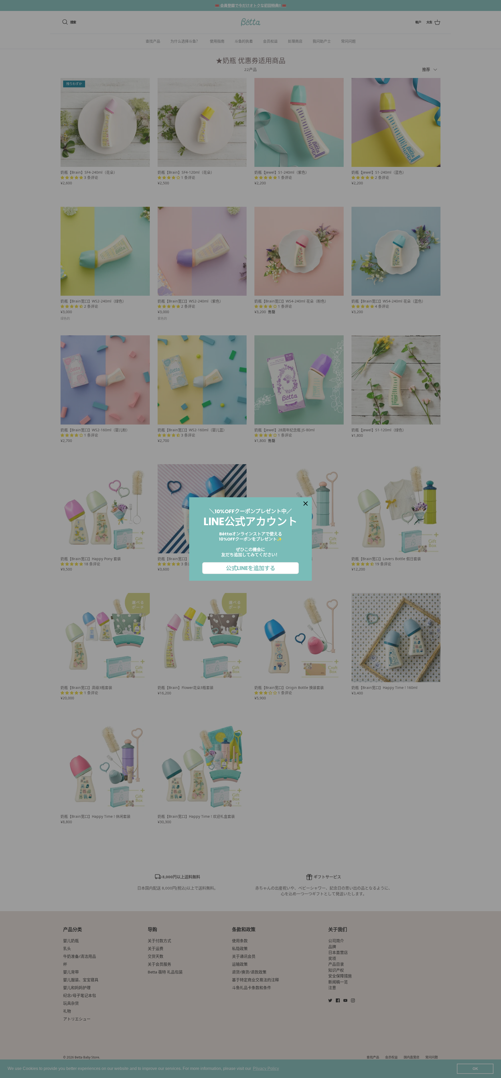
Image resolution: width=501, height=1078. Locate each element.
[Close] (305, 503)
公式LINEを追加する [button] (250, 568)
